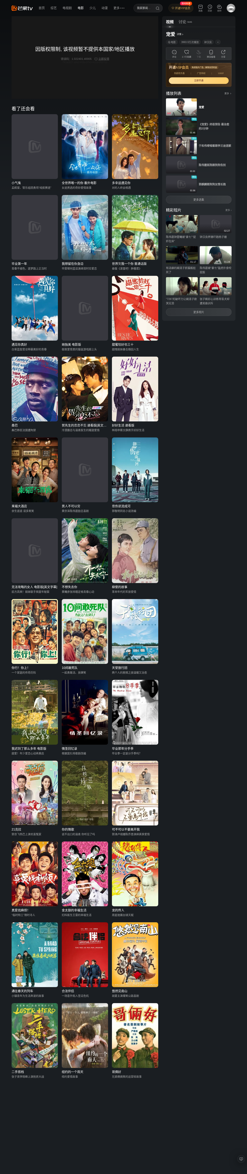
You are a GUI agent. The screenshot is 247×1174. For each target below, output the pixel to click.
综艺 (54, 8)
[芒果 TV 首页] (22, 8)
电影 (81, 8)
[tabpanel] (198, 174)
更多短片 (198, 312)
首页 (42, 8)
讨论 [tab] (182, 22)
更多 (228, 210)
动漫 (105, 8)
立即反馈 (103, 58)
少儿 (93, 8)
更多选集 (198, 199)
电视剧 (67, 8)
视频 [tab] (170, 22)
